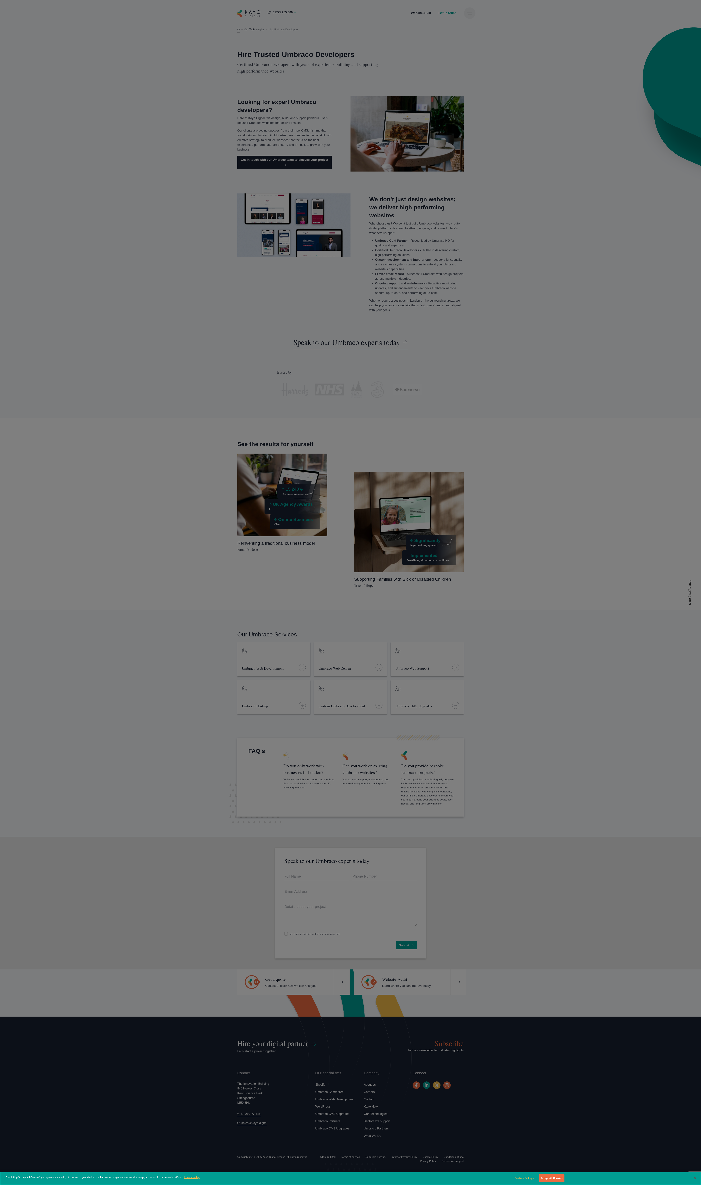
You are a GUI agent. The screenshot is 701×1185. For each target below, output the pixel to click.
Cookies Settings (524, 1178)
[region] (350, 1178)
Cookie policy (192, 1177)
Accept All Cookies (551, 1178)
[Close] (695, 1178)
